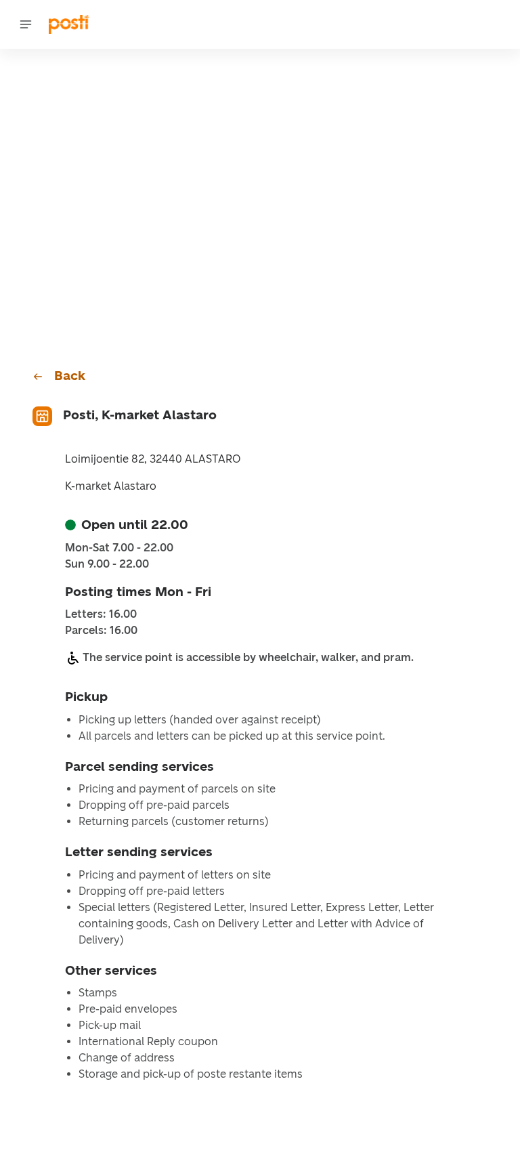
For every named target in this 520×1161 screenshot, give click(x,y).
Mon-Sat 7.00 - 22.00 (119, 548)
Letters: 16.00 (101, 614)
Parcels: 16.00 (101, 630)
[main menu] (26, 24)
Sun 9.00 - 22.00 (107, 564)
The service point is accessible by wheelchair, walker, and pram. (248, 657)
